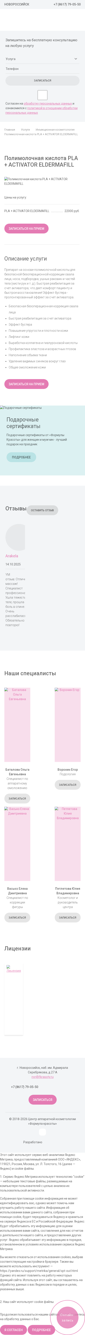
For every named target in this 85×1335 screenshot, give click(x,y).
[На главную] (28, 20)
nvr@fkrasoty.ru (43, 1077)
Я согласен (13, 1330)
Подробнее (21, 457)
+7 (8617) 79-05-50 (67, 4)
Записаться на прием (26, 228)
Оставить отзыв (42, 510)
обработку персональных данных (48, 103)
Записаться (17, 798)
